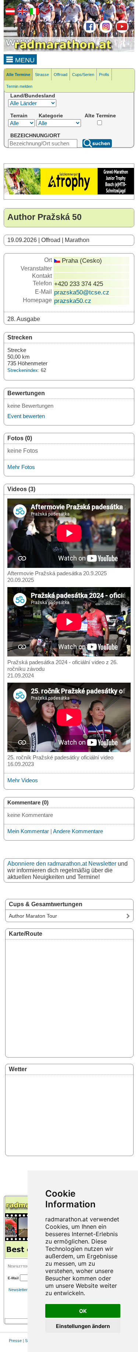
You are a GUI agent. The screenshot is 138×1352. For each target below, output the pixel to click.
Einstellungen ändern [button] (83, 1326)
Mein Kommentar (28, 831)
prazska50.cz (72, 300)
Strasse (42, 74)
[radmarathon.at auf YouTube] (121, 32)
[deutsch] (9, 13)
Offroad (60, 74)
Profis (104, 74)
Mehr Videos (22, 780)
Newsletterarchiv (23, 1289)
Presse (15, 1340)
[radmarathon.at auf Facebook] (88, 32)
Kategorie (51, 115)
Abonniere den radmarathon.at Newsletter (61, 863)
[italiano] (33, 13)
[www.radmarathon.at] (59, 50)
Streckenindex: (23, 370)
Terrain (19, 115)
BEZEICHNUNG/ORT (35, 135)
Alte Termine (100, 115)
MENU (24, 60)
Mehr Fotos (21, 467)
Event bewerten (26, 416)
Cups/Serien (83, 74)
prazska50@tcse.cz (81, 292)
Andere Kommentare (78, 831)
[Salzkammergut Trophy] (69, 193)
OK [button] (83, 1311)
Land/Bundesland (32, 96)
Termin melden (19, 86)
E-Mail (13, 1278)
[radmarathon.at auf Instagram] (105, 32)
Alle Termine (18, 74)
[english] (21, 13)
